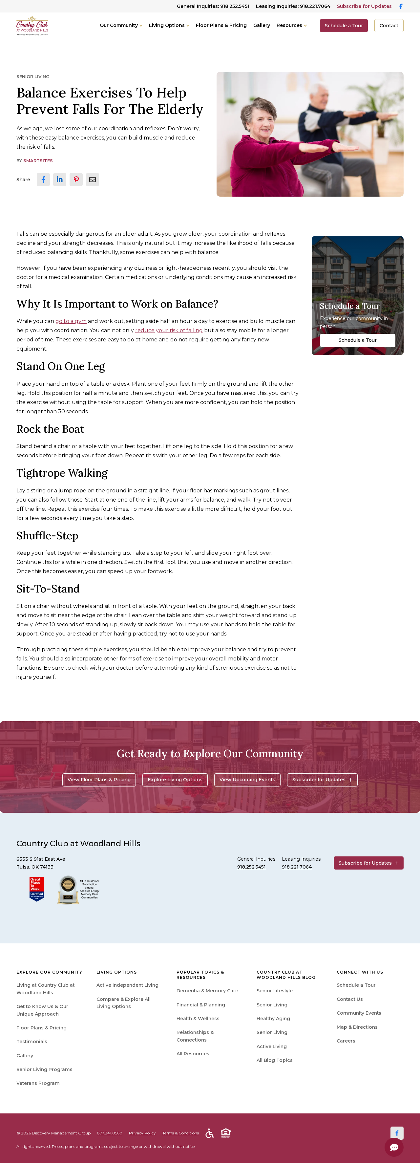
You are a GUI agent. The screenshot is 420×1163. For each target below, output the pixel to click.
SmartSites (38, 160)
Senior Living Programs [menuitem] (44, 1069)
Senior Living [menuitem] (272, 1005)
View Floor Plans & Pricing (99, 780)
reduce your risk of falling (169, 330)
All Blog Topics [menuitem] (275, 1060)
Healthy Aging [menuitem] (273, 1019)
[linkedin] (59, 179)
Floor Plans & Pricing (221, 25)
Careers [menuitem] (346, 1041)
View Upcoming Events (247, 780)
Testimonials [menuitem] (31, 1042)
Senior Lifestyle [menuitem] (275, 991)
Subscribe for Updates (364, 6)
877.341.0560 (109, 1133)
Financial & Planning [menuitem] (201, 1005)
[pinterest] (76, 179)
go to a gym (71, 321)
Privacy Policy (142, 1133)
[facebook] (43, 179)
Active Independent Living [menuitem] (127, 985)
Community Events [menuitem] (359, 1013)
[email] (92, 179)
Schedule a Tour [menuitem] (356, 985)
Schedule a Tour (344, 26)
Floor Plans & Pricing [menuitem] (41, 1028)
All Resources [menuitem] (193, 1054)
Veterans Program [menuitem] (38, 1083)
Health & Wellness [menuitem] (198, 1019)
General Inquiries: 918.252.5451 (213, 6)
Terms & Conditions (180, 1133)
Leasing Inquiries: (293, 6)
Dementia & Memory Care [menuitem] (207, 991)
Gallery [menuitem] (24, 1056)
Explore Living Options (175, 780)
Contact (389, 26)
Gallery (261, 25)
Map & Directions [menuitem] (357, 1027)
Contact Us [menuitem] (350, 999)
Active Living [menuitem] (272, 1046)
